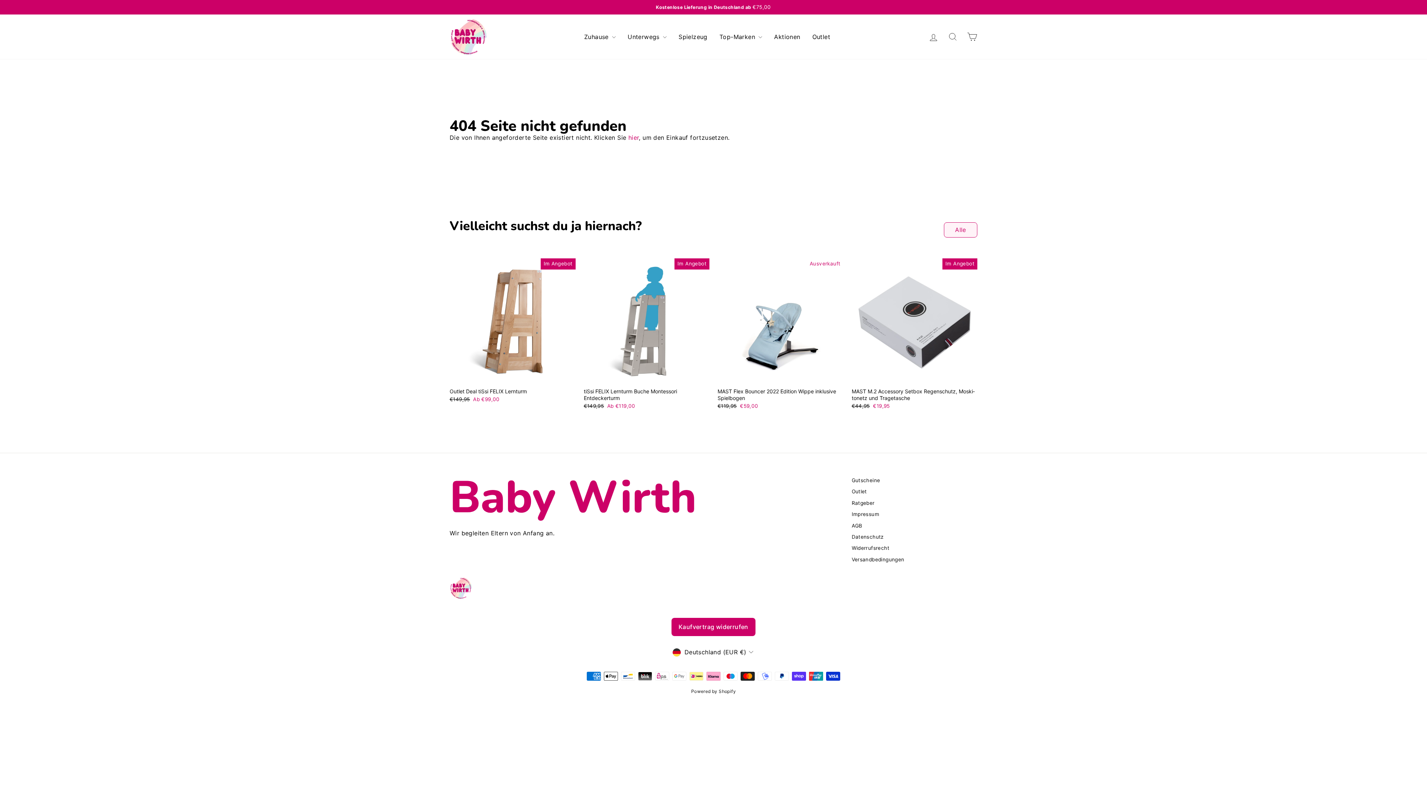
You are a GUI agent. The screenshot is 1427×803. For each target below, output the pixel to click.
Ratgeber (863, 503)
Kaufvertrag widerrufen (713, 627)
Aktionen (787, 37)
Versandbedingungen (878, 559)
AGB (857, 526)
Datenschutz (868, 537)
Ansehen (512, 375)
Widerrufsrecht (871, 548)
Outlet (821, 37)
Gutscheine (866, 480)
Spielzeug (693, 37)
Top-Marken (738, 37)
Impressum (866, 514)
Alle (960, 229)
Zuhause (597, 37)
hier (633, 137)
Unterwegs (644, 37)
